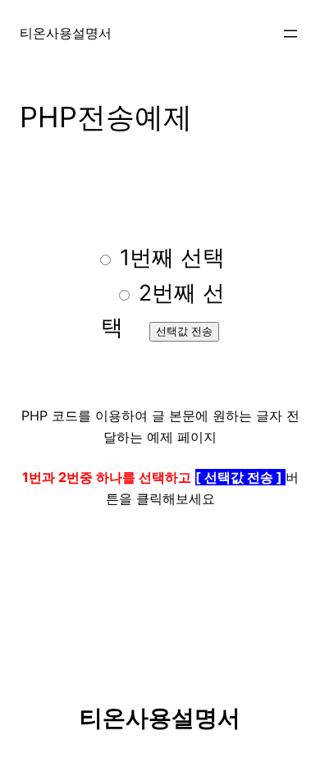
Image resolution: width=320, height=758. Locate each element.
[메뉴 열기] (290, 34)
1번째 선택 (169, 257)
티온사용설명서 (66, 33)
